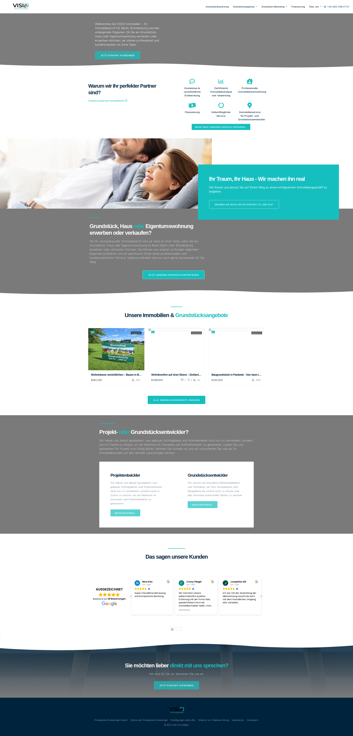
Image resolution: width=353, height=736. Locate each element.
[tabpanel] (116, 356)
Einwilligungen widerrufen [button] (183, 720)
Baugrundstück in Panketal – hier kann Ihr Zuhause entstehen (248, 374)
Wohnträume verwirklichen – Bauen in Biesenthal (120, 374)
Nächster (260, 325)
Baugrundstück (136, 333)
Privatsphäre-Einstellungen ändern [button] (111, 720)
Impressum (252, 720)
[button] (261, 596)
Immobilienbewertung (217, 6)
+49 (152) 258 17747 (338, 6)
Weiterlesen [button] (184, 610)
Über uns (314, 6)
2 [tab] (178, 390)
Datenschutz (238, 720)
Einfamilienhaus (196, 333)
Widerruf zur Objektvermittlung (213, 720)
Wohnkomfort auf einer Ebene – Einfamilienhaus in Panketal (187, 374)
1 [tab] (174, 390)
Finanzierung (298, 6)
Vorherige (252, 325)
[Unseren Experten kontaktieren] (126, 100)
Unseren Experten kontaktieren (106, 100)
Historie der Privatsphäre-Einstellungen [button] (149, 720)
